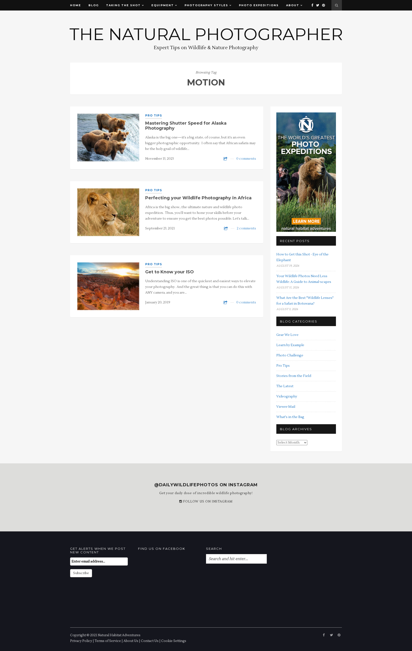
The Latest (285, 386)
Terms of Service (108, 641)
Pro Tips (153, 115)
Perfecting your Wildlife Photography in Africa (198, 198)
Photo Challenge (289, 355)
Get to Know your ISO (169, 272)
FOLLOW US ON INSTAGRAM (207, 501)
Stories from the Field (293, 376)
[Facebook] (312, 5)
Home (75, 5)
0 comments (246, 159)
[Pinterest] (323, 5)
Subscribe (81, 573)
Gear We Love (287, 335)
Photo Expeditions (259, 5)
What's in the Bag (290, 417)
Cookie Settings (173, 641)
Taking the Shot (123, 5)
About (292, 5)
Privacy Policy (81, 641)
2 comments (246, 228)
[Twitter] (318, 5)
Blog (93, 5)
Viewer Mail (285, 407)
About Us (131, 641)
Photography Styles (206, 5)
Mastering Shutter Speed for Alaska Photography (186, 126)
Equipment (162, 5)
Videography (286, 396)
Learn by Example (290, 345)
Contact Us (150, 641)
